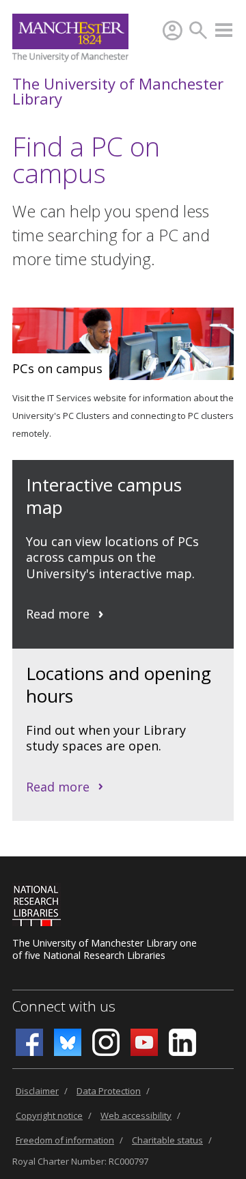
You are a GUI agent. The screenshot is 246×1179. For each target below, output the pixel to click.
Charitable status (167, 1140)
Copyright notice (49, 1115)
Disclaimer (37, 1091)
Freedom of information (65, 1140)
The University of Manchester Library (117, 91)
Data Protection (109, 1091)
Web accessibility (136, 1115)
